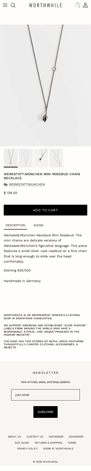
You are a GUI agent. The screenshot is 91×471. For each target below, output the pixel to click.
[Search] (15, 5)
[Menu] (5, 5)
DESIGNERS (76, 436)
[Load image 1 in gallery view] (45, 85)
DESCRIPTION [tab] (15, 225)
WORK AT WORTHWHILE (58, 448)
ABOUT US (14, 436)
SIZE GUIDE (22, 442)
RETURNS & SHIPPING (48, 442)
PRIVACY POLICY (27, 448)
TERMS (72, 442)
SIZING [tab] (38, 225)
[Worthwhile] (45, 5)
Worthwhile (50, 461)
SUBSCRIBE (45, 412)
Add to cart (45, 210)
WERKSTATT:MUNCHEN (27, 184)
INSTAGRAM (56, 436)
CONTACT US (35, 436)
